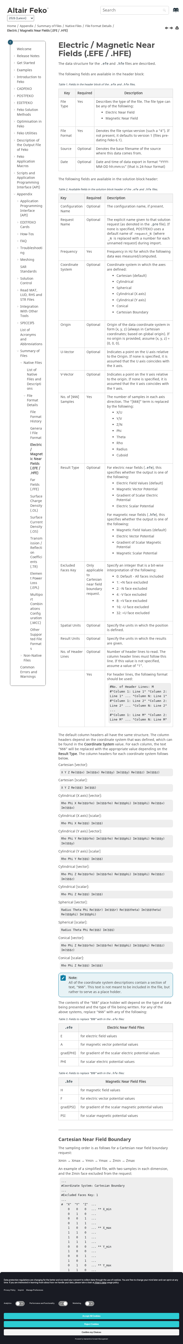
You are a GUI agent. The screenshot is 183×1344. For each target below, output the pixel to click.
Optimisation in (29, 124)
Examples (24, 70)
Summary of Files (49, 26)
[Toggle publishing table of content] (10, 42)
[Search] (163, 10)
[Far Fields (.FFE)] (172, 29)
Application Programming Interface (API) (31, 208)
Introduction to (29, 79)
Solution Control (26, 281)
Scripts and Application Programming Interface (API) (28, 180)
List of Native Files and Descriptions (34, 379)
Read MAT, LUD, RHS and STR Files (31, 295)
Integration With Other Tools (29, 311)
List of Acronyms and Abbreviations (31, 337)
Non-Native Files (33, 658)
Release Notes (28, 56)
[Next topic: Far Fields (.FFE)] (172, 29)
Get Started (26, 63)
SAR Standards (28, 269)
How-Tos (27, 234)
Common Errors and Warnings (28, 672)
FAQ (23, 241)
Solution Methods (27, 112)
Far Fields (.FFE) (35, 484)
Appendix (26, 26)
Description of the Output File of (29, 145)
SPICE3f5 (27, 323)
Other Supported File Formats (36, 639)
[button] (15, 49)
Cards (28, 225)
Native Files (73, 26)
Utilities (27, 133)
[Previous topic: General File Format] (167, 29)
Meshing (27, 259)
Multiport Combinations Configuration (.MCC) (36, 608)
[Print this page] (177, 28)
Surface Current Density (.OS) (36, 524)
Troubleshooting (31, 250)
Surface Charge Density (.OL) (36, 503)
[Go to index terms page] (170, 12)
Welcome (24, 49)
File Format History (35, 417)
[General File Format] (167, 29)
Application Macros (26, 161)
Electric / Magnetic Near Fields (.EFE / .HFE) (37, 30)
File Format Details (98, 26)
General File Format (36, 433)
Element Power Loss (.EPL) (36, 580)
